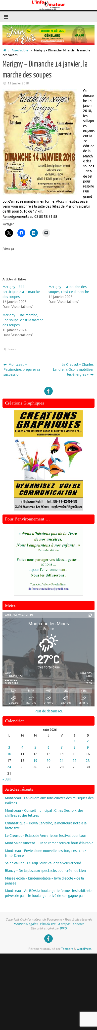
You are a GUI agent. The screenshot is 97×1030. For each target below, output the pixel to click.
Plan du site (47, 924)
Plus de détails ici (48, 711)
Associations (20, 50)
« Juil (6, 779)
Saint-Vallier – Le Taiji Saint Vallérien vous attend (43, 863)
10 (9, 754)
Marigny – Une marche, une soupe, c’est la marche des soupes (23, 320)
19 (35, 761)
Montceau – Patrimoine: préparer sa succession (21, 370)
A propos (64, 924)
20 (48, 761)
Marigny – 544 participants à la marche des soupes (21, 292)
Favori (12, 349)
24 (9, 767)
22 (75, 761)
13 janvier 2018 (18, 83)
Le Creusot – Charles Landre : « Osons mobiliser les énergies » (73, 370)
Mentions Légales (25, 924)
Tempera (67, 949)
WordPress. (84, 949)
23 (88, 761)
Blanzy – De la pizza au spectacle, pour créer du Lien (45, 871)
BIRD (63, 928)
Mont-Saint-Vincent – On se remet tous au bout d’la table (49, 843)
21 (62, 761)
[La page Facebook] (48, 391)
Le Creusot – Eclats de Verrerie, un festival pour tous (45, 836)
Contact (78, 924)
